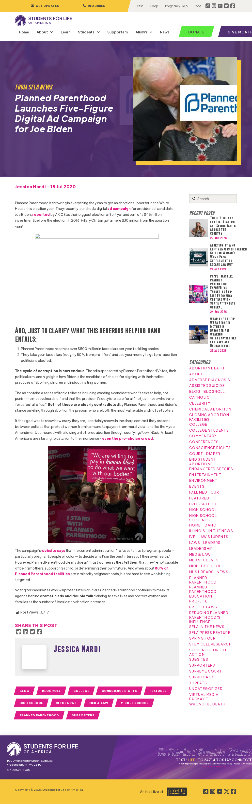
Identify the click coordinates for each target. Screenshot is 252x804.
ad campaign (119, 208)
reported (41, 214)
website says (53, 550)
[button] (94, 6)
